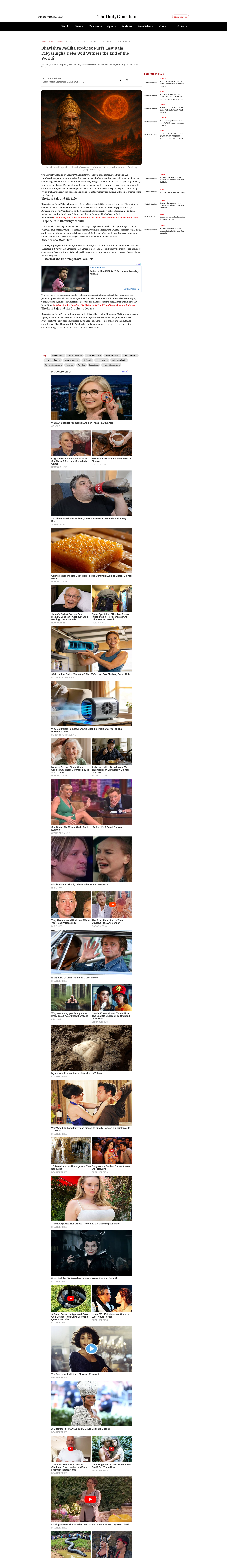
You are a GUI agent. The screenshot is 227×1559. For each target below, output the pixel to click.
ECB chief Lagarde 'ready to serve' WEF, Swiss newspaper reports (172, 83)
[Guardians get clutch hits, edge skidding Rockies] (150, 217)
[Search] (178, 26)
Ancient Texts (57, 355)
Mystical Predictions (53, 365)
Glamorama (95, 26)
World (64, 26)
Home (44, 42)
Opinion (111, 26)
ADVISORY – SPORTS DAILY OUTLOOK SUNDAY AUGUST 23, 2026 (171, 110)
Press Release (145, 26)
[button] (114, 80)
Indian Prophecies (119, 360)
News (78, 26)
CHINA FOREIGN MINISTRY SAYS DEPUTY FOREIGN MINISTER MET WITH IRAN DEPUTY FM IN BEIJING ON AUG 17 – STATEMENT (171, 138)
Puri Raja (81, 365)
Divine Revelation (112, 355)
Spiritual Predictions (111, 365)
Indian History (102, 360)
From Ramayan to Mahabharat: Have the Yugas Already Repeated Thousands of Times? (96, 217)
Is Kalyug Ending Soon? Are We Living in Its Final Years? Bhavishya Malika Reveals (95, 305)
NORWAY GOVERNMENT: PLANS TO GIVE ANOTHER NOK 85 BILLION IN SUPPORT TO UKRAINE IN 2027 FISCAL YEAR (172, 99)
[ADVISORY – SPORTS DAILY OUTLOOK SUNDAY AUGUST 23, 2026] (150, 108)
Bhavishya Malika (74, 355)
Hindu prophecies (71, 360)
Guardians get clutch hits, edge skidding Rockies (172, 218)
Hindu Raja (87, 360)
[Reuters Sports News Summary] (150, 191)
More (161, 26)
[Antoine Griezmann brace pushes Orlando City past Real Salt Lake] (150, 178)
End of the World (130, 355)
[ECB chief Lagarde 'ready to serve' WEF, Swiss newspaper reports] (150, 82)
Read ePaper (180, 17)
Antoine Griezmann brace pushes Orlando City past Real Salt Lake (172, 179)
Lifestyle (60, 42)
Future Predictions (52, 360)
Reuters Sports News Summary (172, 193)
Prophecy (70, 365)
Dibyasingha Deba (93, 355)
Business (127, 26)
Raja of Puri (94, 365)
